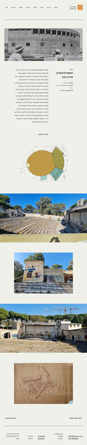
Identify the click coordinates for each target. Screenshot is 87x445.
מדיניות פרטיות (30, 437)
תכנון (41, 7)
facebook (41, 438)
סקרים (28, 7)
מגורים (49, 7)
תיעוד (35, 7)
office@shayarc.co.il (75, 436)
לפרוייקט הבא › (10, 418)
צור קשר (13, 7)
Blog (20, 7)
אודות (56, 7)
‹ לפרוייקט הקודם (76, 418)
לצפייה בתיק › (43, 134)
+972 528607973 (73, 438)
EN (6, 7)
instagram (41, 436)
